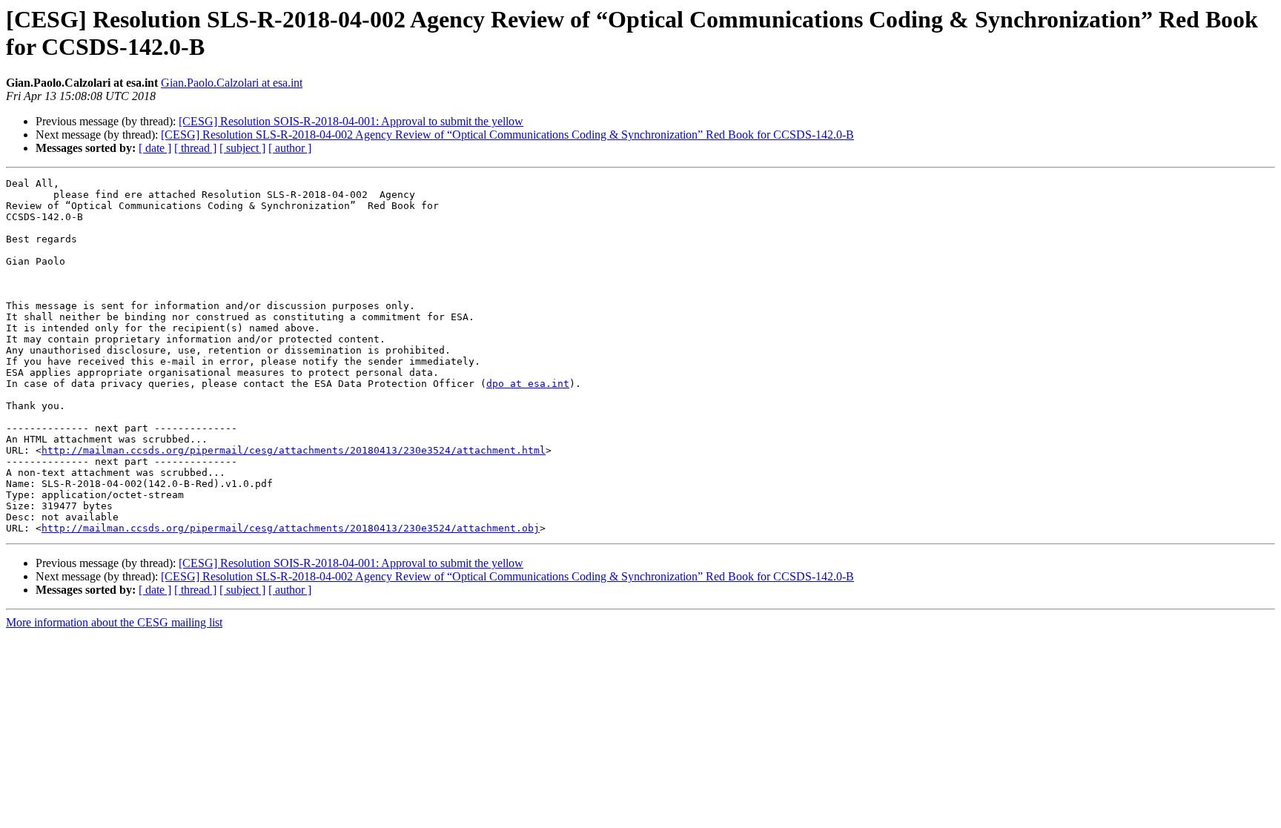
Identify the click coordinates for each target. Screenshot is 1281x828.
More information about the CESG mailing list (114, 622)
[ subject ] (242, 148)
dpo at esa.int (527, 383)
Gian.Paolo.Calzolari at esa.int (231, 82)
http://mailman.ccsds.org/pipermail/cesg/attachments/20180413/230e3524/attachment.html (294, 450)
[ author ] (289, 148)
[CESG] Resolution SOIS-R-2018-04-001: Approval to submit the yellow (351, 121)
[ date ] (155, 148)
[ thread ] (195, 148)
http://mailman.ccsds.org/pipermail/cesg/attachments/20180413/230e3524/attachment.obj (291, 528)
